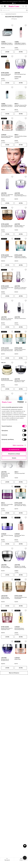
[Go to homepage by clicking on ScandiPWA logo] (14, 6)
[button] (1, 10)
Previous (1, 2)
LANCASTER (4, 595)
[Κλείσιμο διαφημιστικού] (25, 402)
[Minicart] (26, 6)
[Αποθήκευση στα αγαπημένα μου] (12, 25)
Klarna (24, 1)
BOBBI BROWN (5, 379)
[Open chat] (25, 858)
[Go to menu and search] (2, 6)
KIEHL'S (16, 103)
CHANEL (3, 41)
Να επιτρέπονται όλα (14, 449)
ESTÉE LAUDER (5, 72)
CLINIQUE (3, 134)
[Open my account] (23, 6)
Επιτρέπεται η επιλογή (14, 453)
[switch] (24, 430)
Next (27, 2)
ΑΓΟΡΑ (7, 51)
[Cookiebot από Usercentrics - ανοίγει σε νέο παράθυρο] (18, 402)
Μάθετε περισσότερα (18, 445)
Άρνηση (14, 458)
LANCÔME (17, 72)
